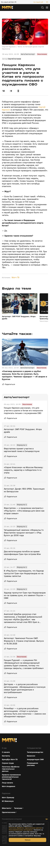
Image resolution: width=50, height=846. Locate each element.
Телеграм (18, 808)
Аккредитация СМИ (35, 759)
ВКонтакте (6, 808)
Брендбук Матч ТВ (9, 759)
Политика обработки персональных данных (10, 769)
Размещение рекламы (32, 764)
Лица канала (7, 783)
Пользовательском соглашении (21, 830)
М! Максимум (8, 801)
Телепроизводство (35, 752)
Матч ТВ (15, 277)
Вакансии (31, 756)
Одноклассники (8, 812)
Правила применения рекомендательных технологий (11, 777)
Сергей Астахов (14, 59)
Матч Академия (8, 786)
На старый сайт (38, 2)
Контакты (6, 756)
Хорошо (27, 840)
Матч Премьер (8, 797)
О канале (6, 752)
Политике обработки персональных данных (25, 828)
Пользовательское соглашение (12, 819)
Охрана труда (8, 763)
